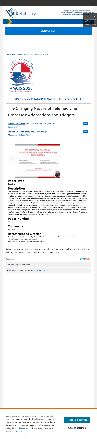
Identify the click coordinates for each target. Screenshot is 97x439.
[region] (48, 423)
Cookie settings (22, 428)
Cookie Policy (20, 431)
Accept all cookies (77, 419)
